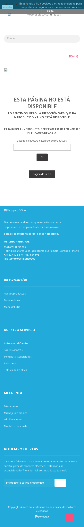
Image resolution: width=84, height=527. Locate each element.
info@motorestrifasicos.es (19, 259)
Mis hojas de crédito (16, 413)
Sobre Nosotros (13, 350)
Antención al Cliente (16, 343)
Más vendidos (12, 300)
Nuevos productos (15, 294)
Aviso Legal (10, 363)
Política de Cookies (15, 370)
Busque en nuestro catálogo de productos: (42, 141)
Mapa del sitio (12, 307)
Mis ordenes (11, 406)
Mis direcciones (13, 419)
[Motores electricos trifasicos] (42, 24)
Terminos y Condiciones (17, 357)
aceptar (7, 7)
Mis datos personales (16, 426)
